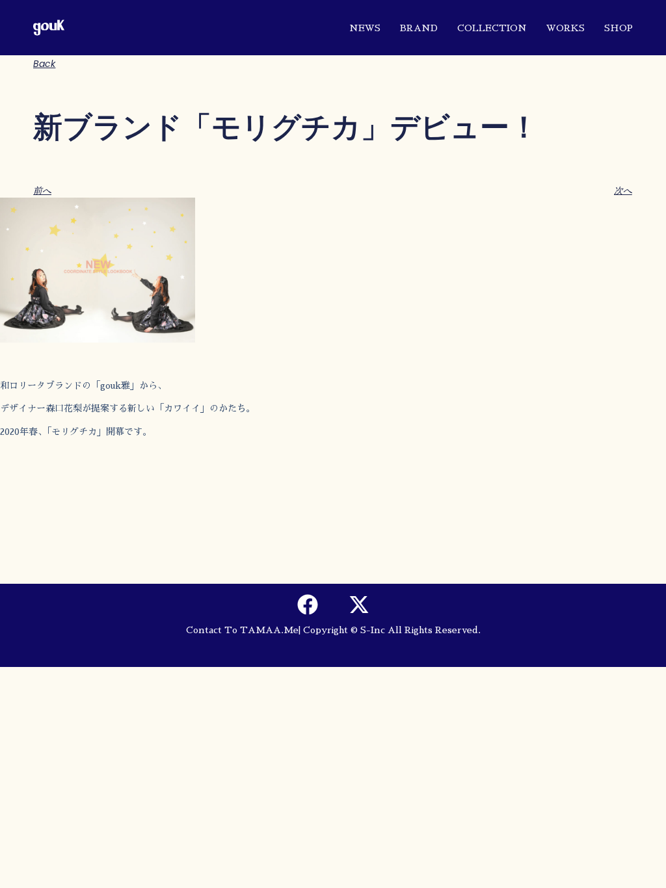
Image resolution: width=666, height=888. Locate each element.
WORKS (565, 28)
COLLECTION (492, 28)
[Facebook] (307, 604)
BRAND (419, 28)
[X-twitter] (359, 604)
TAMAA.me (269, 629)
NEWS (364, 28)
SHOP (618, 28)
